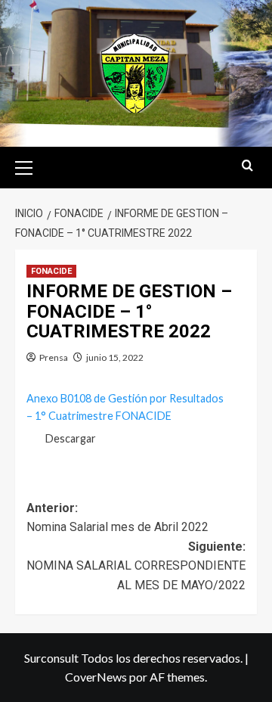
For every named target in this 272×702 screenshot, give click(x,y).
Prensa (53, 357)
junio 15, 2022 (115, 357)
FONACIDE (51, 271)
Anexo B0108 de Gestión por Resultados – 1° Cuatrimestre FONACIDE (125, 407)
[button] (30, 166)
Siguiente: (136, 565)
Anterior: (117, 518)
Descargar (70, 438)
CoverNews (96, 676)
